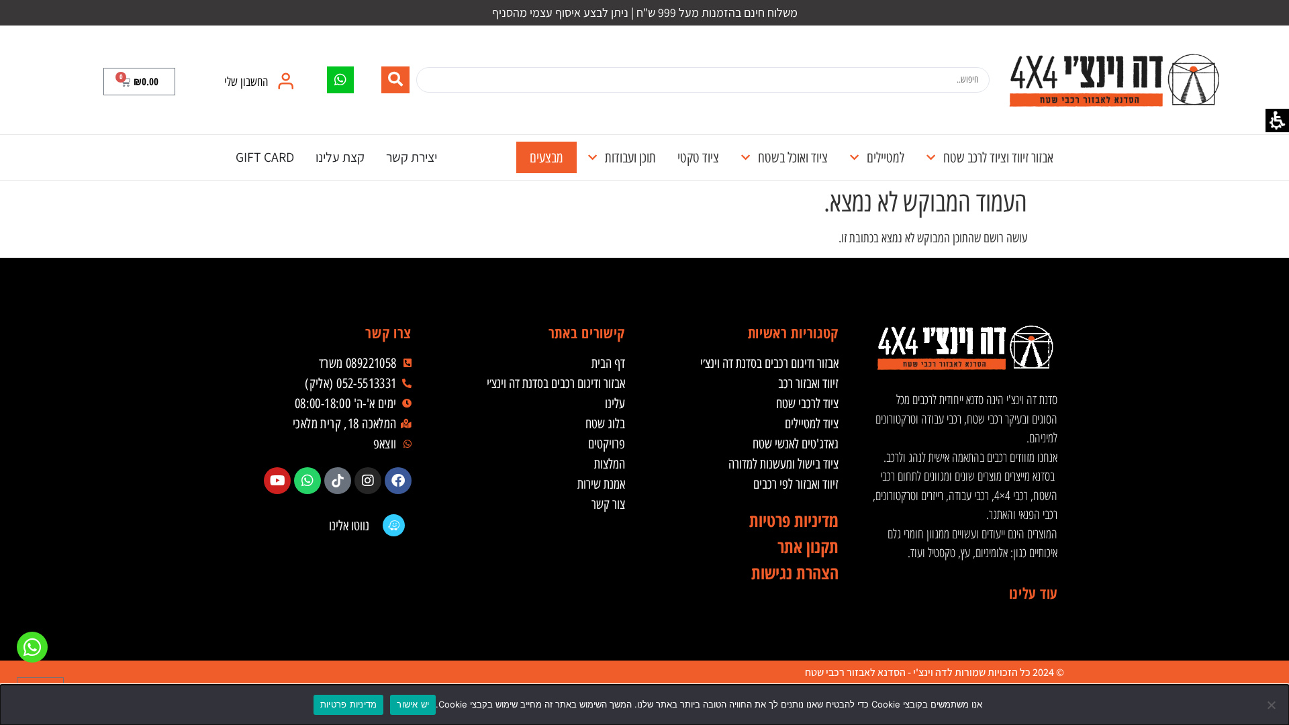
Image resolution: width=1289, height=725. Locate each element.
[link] (1114, 80)
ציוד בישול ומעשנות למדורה (783, 464)
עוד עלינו (1033, 593)
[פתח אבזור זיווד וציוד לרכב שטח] (931, 157)
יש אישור (413, 704)
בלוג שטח (605, 424)
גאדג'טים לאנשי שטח (796, 444)
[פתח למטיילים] (854, 157)
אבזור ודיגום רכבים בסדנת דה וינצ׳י (769, 363)
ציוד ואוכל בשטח (793, 157)
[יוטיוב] (277, 480)
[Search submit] (395, 79)
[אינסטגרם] (367, 480)
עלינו (615, 403)
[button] (139, 81)
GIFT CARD (265, 157)
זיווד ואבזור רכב (808, 383)
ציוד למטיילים (812, 424)
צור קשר (608, 504)
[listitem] (398, 480)
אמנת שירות (601, 484)
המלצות (609, 464)
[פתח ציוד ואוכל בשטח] (746, 157)
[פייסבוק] (398, 480)
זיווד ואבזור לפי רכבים (796, 484)
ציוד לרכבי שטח (807, 403)
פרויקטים (606, 444)
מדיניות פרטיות (348, 704)
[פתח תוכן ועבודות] (592, 157)
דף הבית (608, 363)
